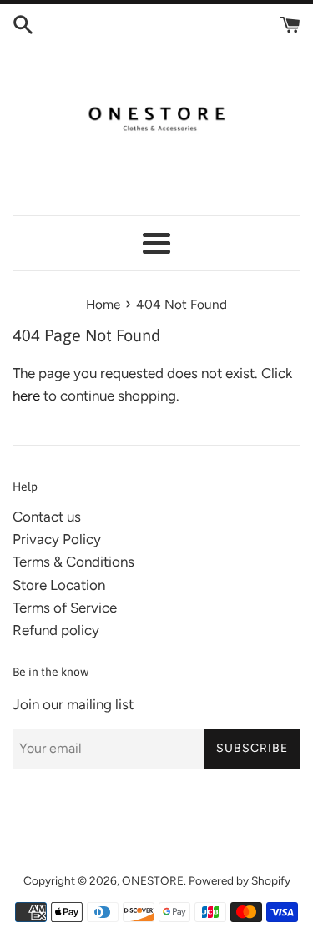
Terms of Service (65, 607)
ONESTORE (153, 880)
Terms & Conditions (73, 561)
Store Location (59, 585)
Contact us (47, 516)
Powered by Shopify (239, 880)
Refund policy (56, 630)
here (26, 395)
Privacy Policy (57, 539)
